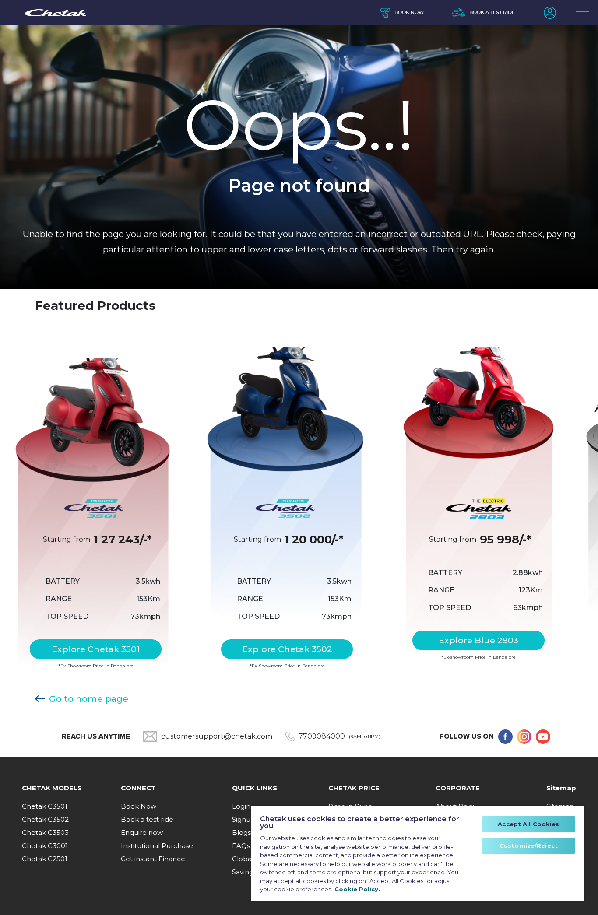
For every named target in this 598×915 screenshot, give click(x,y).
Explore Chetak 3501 (96, 649)
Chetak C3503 (45, 832)
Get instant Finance (153, 859)
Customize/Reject (529, 845)
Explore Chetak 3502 (287, 649)
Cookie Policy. (357, 889)
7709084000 (322, 736)
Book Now (138, 806)
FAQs (241, 845)
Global (242, 859)
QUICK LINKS (254, 788)
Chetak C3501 (44, 806)
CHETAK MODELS (52, 788)
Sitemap (561, 788)
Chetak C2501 (44, 859)
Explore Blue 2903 (478, 640)
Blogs (241, 832)
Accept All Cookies (528, 823)
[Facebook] (505, 736)
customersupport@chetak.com (216, 736)
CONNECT (138, 788)
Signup (243, 819)
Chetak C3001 (45, 845)
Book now (409, 12)
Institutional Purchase (157, 845)
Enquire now (142, 832)
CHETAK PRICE (354, 788)
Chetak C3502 (45, 819)
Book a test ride (492, 12)
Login (241, 806)
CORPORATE (458, 788)
